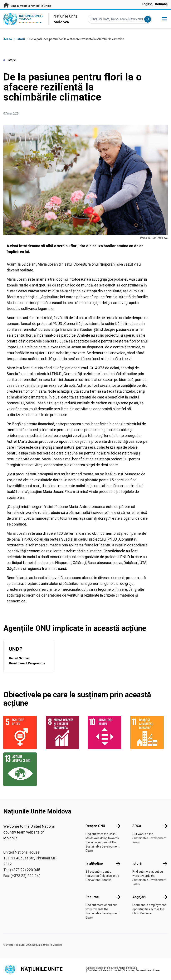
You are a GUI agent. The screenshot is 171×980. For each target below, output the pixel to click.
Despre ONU (95, 826)
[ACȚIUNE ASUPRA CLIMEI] (22, 769)
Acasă (7, 39)
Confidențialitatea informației (104, 970)
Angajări (139, 897)
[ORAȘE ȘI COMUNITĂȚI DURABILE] (149, 732)
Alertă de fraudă (127, 967)
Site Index (128, 970)
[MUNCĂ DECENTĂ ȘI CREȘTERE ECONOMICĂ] (64, 732)
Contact (91, 967)
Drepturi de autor (107, 967)
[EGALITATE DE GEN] (22, 732)
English (147, 4)
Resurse (92, 897)
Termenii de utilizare (148, 970)
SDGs (136, 826)
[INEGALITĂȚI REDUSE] (106, 732)
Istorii (20, 39)
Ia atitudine (94, 863)
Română (161, 4)
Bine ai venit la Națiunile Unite (30, 6)
